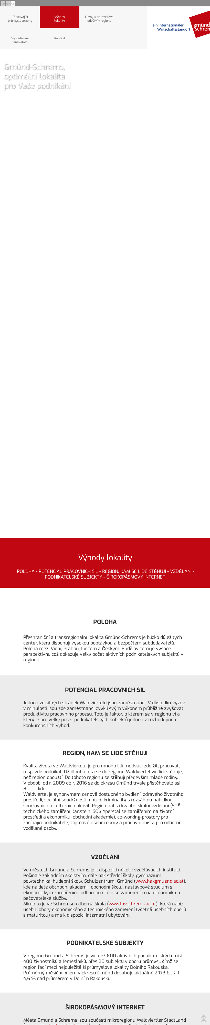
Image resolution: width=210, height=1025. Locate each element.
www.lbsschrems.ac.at (132, 904)
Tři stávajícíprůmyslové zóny (20, 19)
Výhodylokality (59, 19)
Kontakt (59, 38)
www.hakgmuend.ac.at (159, 881)
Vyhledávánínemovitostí (20, 40)
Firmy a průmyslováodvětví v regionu (99, 19)
